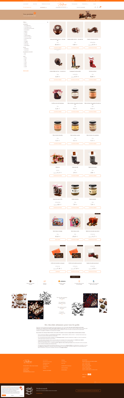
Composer (58, 271)
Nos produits (45, 360)
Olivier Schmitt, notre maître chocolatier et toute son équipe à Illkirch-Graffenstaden (64, 332)
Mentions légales (51, 382)
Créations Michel (45, 366)
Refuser (12, 395)
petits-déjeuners (59, 342)
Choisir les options (92, 47)
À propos (63, 360)
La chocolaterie (63, 361)
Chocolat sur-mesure (47, 370)
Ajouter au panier (57, 47)
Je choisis (21, 395)
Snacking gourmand (46, 363)
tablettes (77, 340)
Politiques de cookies (46, 382)
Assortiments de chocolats (47, 361)
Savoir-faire (63, 363)
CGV (55, 382)
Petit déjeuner (45, 364)
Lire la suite (57, 239)
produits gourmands (68, 342)
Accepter (3, 395)
